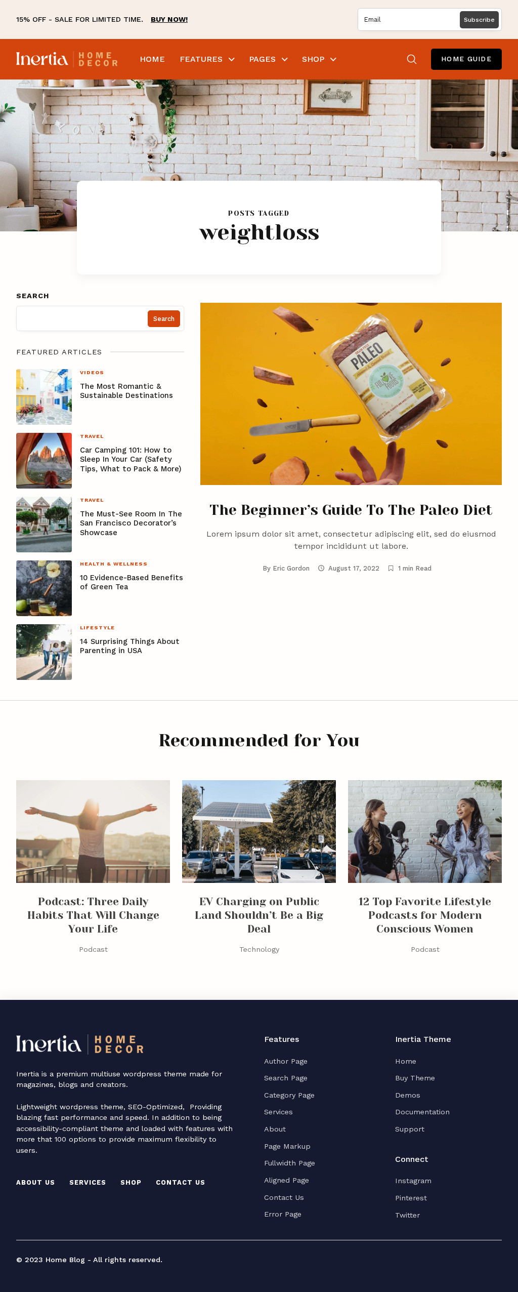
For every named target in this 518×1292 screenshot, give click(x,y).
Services (87, 1182)
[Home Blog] (66, 59)
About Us (35, 1182)
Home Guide (466, 59)
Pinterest (411, 1198)
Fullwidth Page (289, 1163)
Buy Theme (415, 1078)
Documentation (422, 1112)
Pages (262, 59)
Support (409, 1129)
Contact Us (180, 1182)
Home (152, 59)
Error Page (282, 1214)
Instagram (413, 1181)
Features (201, 59)
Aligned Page (286, 1180)
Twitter (407, 1215)
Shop (313, 59)
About (275, 1129)
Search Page (286, 1078)
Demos (407, 1095)
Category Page (289, 1095)
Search (33, 296)
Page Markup (287, 1146)
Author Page (286, 1061)
